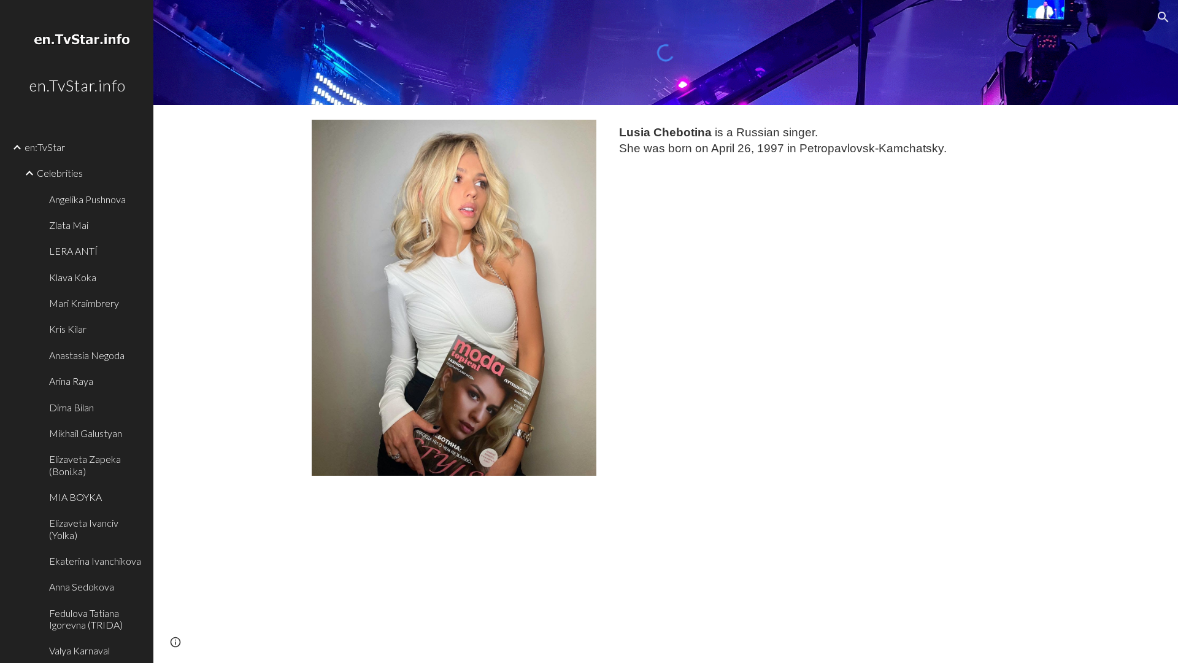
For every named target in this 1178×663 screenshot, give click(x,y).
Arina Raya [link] (71, 381)
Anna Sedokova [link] (81, 586)
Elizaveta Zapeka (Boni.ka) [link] (85, 464)
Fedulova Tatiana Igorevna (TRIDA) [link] (86, 618)
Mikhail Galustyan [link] (85, 433)
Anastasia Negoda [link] (87, 355)
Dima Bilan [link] (71, 407)
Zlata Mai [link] (68, 225)
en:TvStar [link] (45, 147)
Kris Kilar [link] (68, 329)
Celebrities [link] (60, 173)
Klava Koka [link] (72, 277)
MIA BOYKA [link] (75, 497)
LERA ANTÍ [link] (73, 251)
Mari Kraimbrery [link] (84, 303)
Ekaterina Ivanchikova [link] (95, 561)
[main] (817, 140)
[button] (1163, 17)
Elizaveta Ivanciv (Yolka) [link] (83, 528)
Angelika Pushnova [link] (87, 199)
